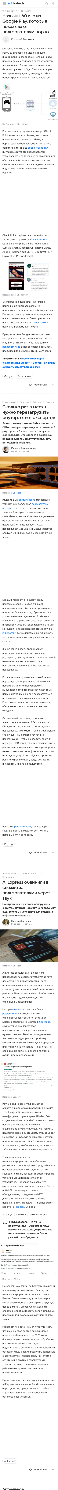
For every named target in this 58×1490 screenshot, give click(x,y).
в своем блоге (41, 239)
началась (18, 1009)
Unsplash (17, 493)
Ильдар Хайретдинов (23, 448)
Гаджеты (50, 402)
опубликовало (27, 499)
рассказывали (22, 826)
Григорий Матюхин (22, 39)
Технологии (26, 11)
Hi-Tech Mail (35, 402)
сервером (40, 322)
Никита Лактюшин (21, 921)
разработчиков (11, 346)
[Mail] (10, 3)
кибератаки (9, 632)
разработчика (10, 1013)
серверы (20, 1206)
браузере (44, 1021)
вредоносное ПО (38, 147)
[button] (29, 102)
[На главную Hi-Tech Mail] (18, 3)
